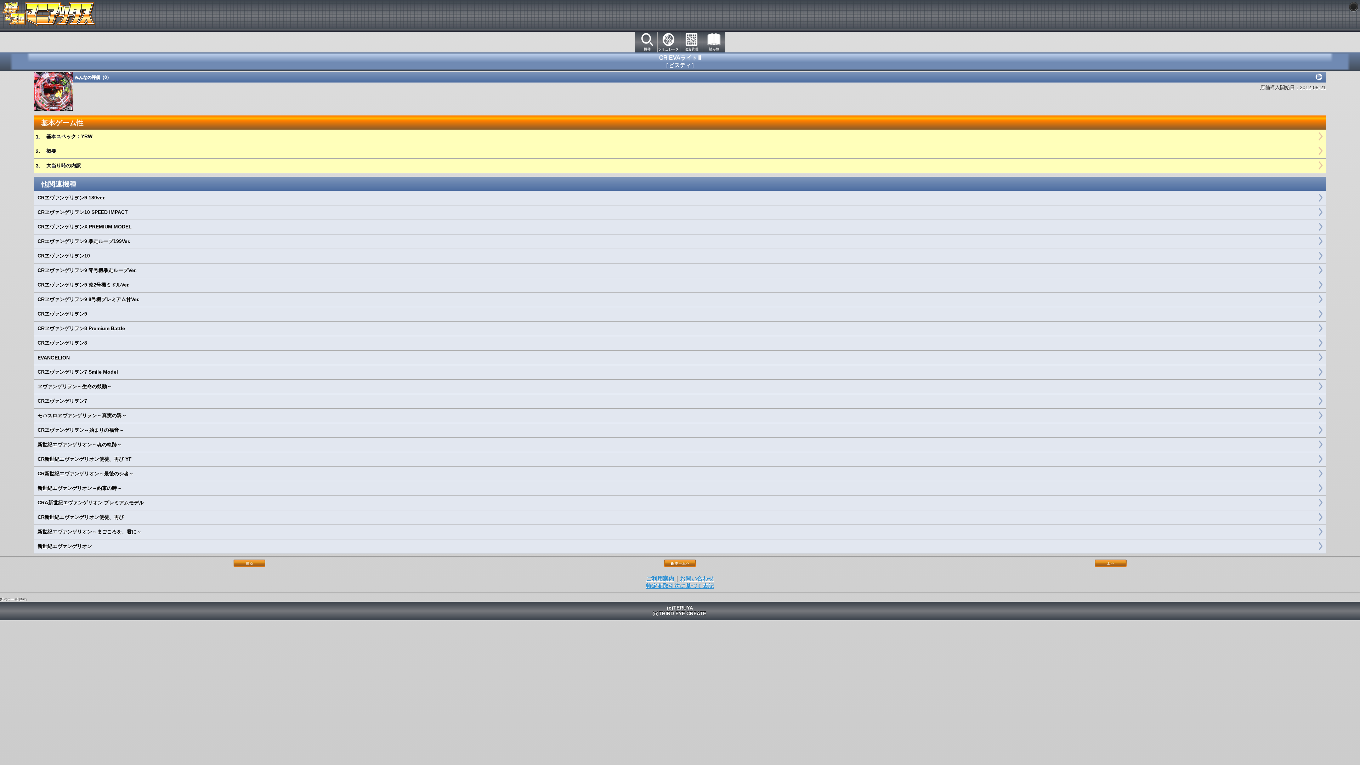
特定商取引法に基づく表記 (680, 586)
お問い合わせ (697, 579)
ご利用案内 (660, 579)
